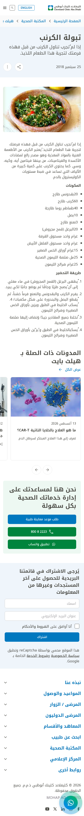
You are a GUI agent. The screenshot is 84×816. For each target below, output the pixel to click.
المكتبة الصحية (33, 21)
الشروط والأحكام (35, 626)
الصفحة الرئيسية (67, 21)
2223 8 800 (39, 532)
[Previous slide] (47, 469)
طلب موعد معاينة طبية (42, 519)
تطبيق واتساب (38, 544)
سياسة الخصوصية (65, 655)
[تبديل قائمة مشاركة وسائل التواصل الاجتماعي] (19, 67)
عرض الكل (73, 369)
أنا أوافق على (46, 626)
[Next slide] (36, 469)
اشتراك (42, 637)
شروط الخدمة (37, 655)
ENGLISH (26, 7)
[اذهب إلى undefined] (55, 809)
